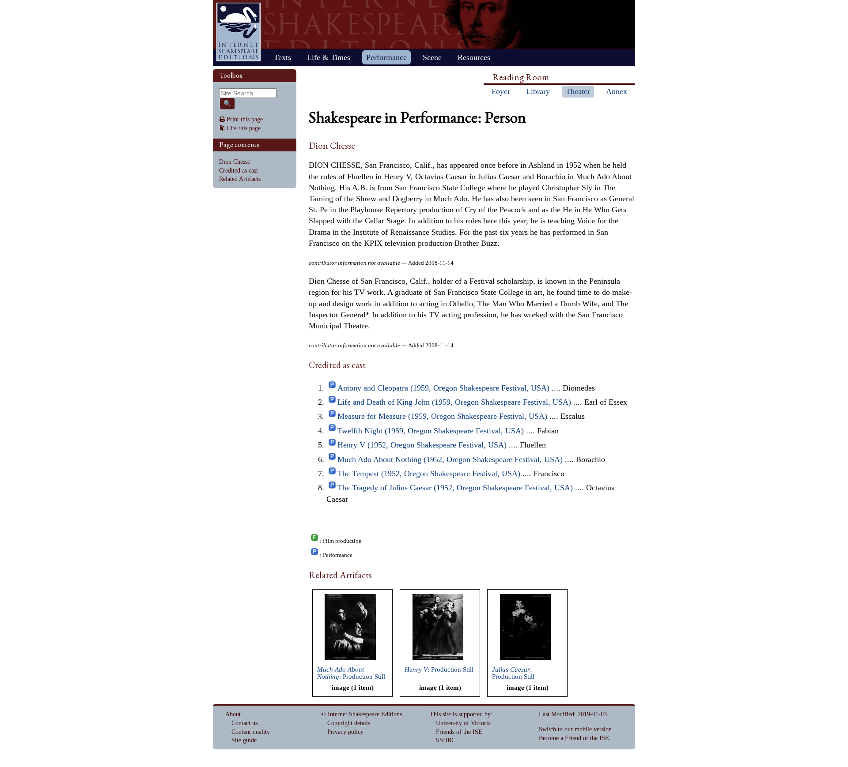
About (233, 714)
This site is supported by (460, 714)
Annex (616, 91)
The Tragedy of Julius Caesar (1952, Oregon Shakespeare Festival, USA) (455, 487)
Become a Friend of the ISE (574, 738)
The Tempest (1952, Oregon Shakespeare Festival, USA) (428, 473)
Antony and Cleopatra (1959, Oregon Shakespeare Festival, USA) (443, 388)
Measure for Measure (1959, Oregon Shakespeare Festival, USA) (442, 416)
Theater (578, 91)
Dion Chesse (234, 161)
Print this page (245, 119)
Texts (282, 57)
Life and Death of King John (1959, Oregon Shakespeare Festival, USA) (454, 402)
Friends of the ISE (459, 732)
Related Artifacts (240, 179)
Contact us (244, 723)
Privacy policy (345, 732)
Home (238, 32)
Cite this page (244, 128)
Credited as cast (238, 170)
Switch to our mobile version (575, 729)
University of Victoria (463, 723)
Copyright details (348, 723)
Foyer (501, 91)
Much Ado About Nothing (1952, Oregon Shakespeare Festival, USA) (450, 459)
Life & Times (328, 57)
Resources (474, 57)
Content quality (250, 732)
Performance (386, 57)
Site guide (244, 740)
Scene (432, 57)
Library (538, 91)
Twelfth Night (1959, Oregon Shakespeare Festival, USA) (430, 430)
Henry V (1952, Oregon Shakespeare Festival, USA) (422, 444)
